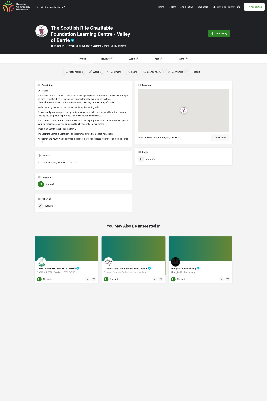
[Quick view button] (87, 279)
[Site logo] (18, 6)
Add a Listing (186, 7)
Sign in (220, 7)
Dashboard (203, 7)
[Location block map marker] (183, 110)
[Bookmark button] (93, 279)
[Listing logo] (41, 31)
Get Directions (220, 137)
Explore (172, 7)
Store (182, 59)
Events (133, 59)
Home (161, 7)
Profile (82, 59)
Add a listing (256, 7)
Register (231, 7)
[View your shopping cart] (238, 7)
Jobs (158, 59)
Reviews (106, 59)
